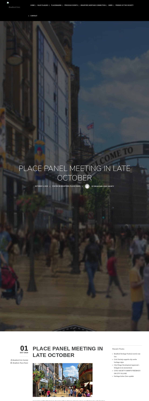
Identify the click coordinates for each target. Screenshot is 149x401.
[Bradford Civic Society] (16, 5)
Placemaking (56, 5)
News (110, 5)
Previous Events (71, 5)
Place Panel (75, 186)
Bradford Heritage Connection (93, 5)
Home (32, 5)
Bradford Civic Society (104, 186)
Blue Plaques (43, 5)
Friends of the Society (124, 5)
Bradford (65, 186)
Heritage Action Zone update (124, 376)
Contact (33, 16)
